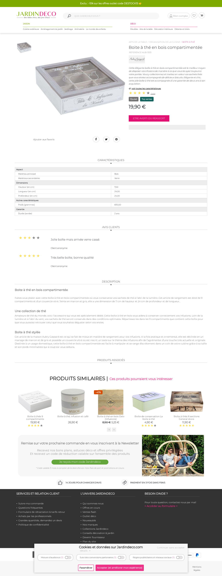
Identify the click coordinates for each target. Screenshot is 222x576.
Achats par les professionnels (34, 516)
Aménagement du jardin (52, 29)
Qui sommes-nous (93, 503)
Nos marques (90, 524)
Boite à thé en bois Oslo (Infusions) (110, 417)
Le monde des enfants (96, 29)
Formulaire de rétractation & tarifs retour (41, 512)
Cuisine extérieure (31, 29)
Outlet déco (89, 516)
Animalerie (79, 29)
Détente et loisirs (182, 29)
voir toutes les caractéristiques (146, 88)
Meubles (134, 29)
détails (84, 550)
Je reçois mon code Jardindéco (80, 461)
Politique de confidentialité (33, 524)
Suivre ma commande (31, 503)
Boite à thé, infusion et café (72, 416)
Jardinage (68, 29)
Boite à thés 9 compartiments (35, 417)
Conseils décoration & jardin (98, 533)
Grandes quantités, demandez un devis (40, 520)
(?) (62, 557)
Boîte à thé (188, 42)
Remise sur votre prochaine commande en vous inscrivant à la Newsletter (80, 443)
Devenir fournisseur (94, 537)
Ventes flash (89, 512)
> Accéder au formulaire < (161, 506)
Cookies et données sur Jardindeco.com (111, 547)
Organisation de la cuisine (164, 42)
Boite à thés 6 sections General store (186, 417)
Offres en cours (91, 507)
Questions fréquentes (30, 507)
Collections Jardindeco (95, 528)
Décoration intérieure (163, 29)
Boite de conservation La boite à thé (149, 417)
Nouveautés (89, 520)
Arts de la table (146, 29)
